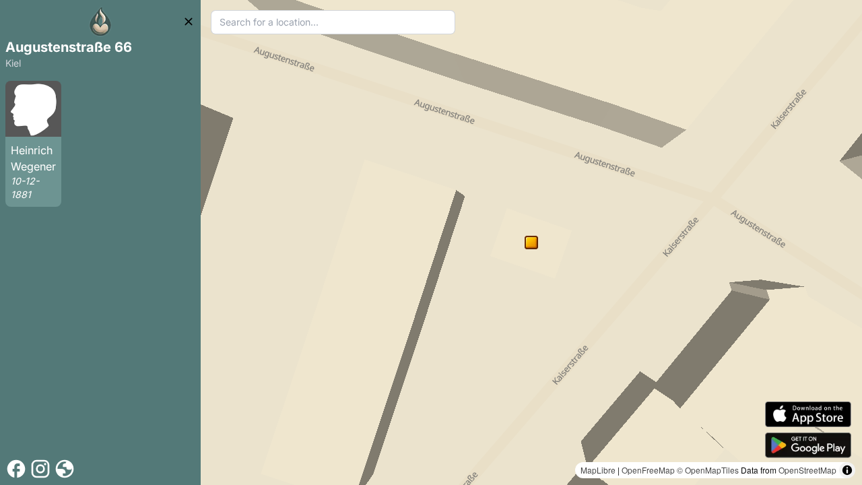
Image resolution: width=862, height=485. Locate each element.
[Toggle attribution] (847, 470)
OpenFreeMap (648, 470)
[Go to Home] (100, 21)
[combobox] (333, 22)
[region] (531, 242)
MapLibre (598, 470)
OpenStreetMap (807, 470)
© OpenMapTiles (708, 470)
